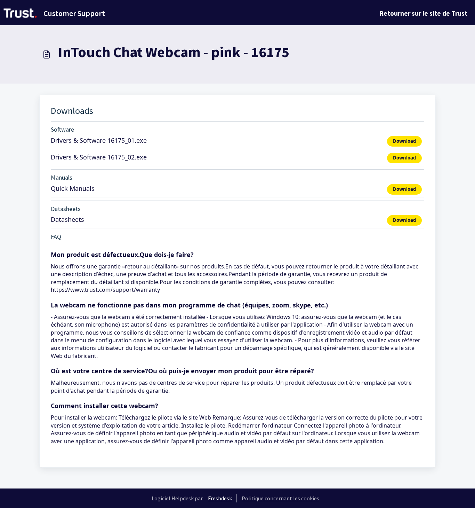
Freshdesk (220, 498)
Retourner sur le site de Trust (423, 13)
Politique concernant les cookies (280, 498)
